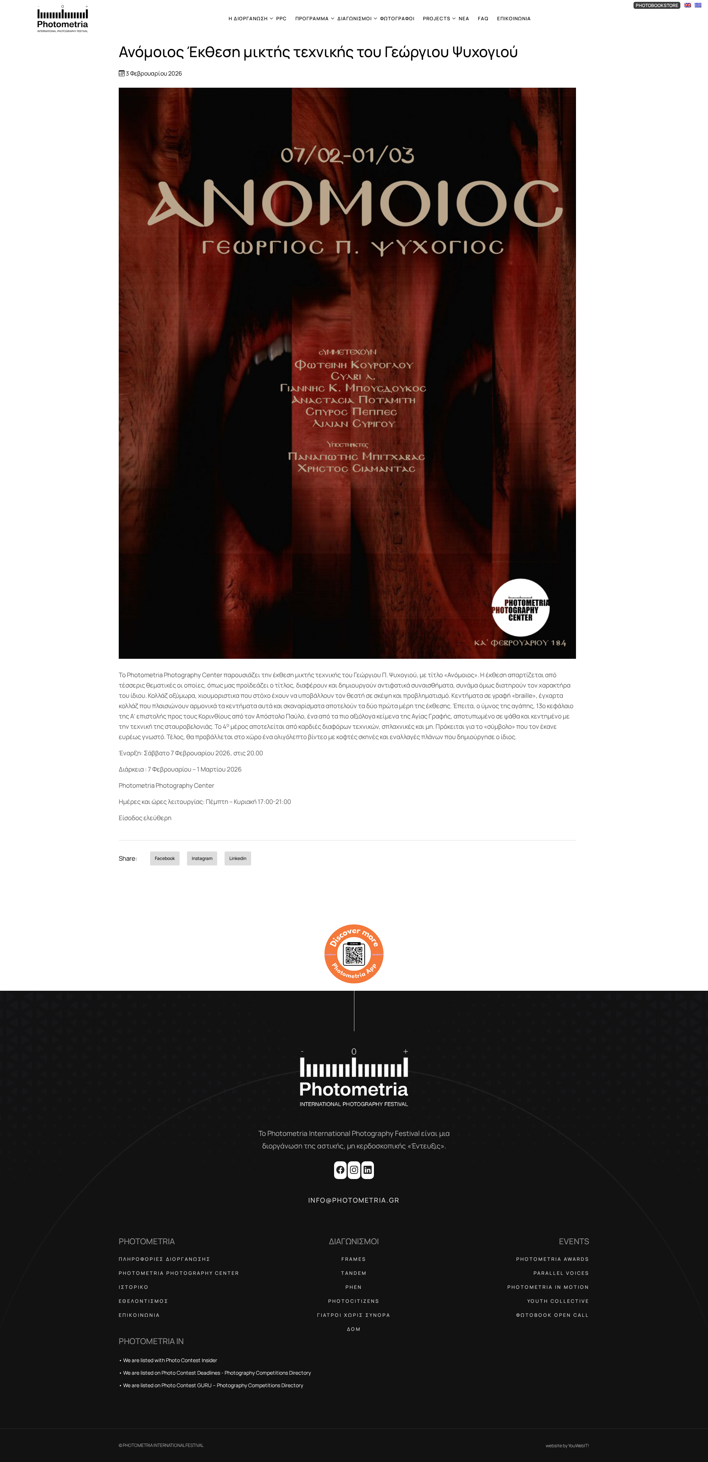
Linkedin (237, 858)
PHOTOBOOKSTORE (657, 5)
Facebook (165, 858)
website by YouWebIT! (567, 1445)
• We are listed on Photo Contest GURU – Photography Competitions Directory (211, 1385)
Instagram (202, 858)
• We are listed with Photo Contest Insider (168, 1360)
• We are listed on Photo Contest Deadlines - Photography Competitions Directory (215, 1372)
